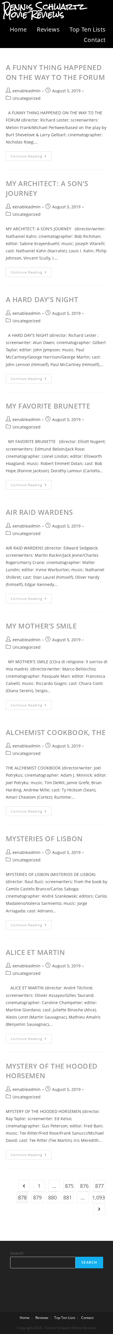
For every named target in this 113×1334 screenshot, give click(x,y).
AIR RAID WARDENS (39, 512)
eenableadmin (26, 90)
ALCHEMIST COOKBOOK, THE (56, 732)
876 (84, 1185)
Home (18, 29)
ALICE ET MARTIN (35, 952)
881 (67, 1197)
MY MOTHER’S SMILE (41, 626)
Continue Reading (31, 154)
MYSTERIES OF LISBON (44, 838)
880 (52, 1197)
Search (16, 1253)
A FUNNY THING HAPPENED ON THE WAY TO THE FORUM (55, 72)
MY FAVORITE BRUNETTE (48, 406)
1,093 (98, 1197)
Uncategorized (26, 98)
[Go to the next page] (99, 1209)
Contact (95, 40)
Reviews (48, 29)
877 (99, 1185)
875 (69, 1185)
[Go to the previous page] (24, 1186)
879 (37, 1197)
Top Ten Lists (88, 29)
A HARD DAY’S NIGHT (42, 299)
